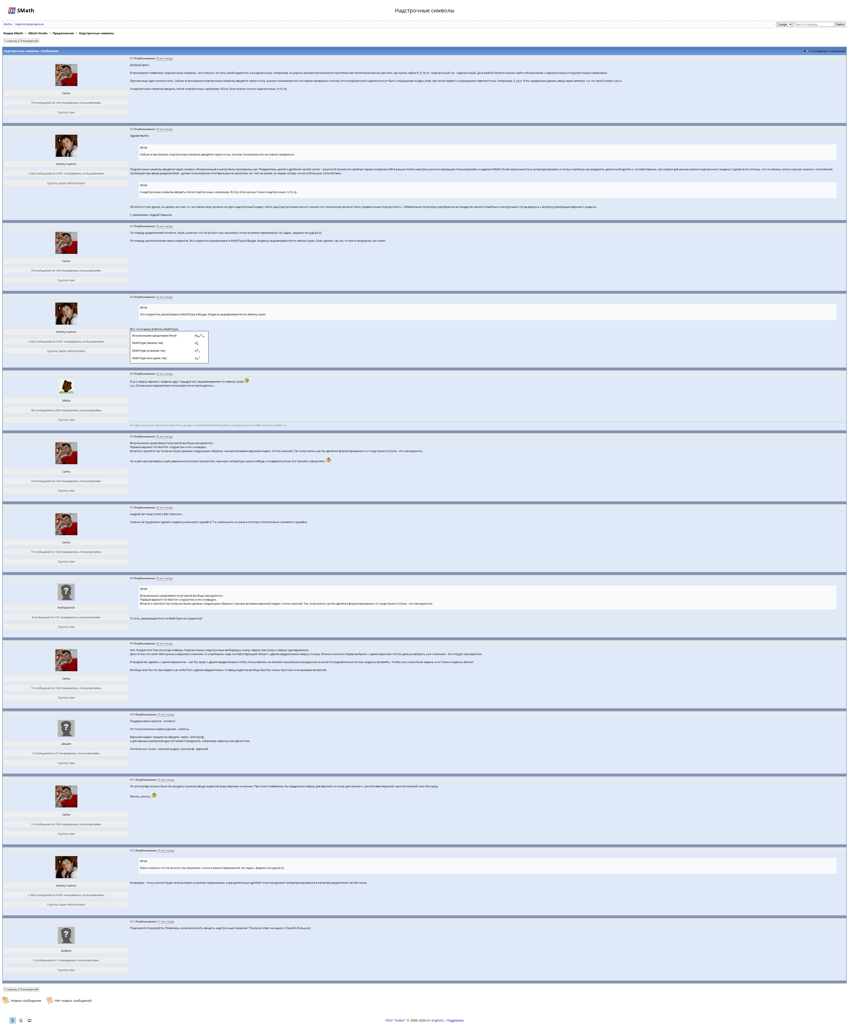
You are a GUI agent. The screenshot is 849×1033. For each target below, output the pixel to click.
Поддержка (455, 1020)
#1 (131, 58)
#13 (132, 921)
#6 (131, 436)
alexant (66, 744)
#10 (132, 714)
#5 (131, 374)
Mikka (66, 400)
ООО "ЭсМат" (395, 1020)
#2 (131, 129)
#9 (131, 643)
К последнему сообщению (827, 51)
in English (435, 1020)
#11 (132, 780)
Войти (8, 24)
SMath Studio (38, 33)
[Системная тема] (29, 1020)
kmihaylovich (66, 607)
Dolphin (66, 951)
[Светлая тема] (12, 1020)
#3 (131, 226)
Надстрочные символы (96, 33)
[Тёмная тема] (21, 1020)
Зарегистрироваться (29, 24)
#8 (131, 578)
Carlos (66, 93)
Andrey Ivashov (66, 164)
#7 (131, 507)
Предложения (63, 33)
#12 (132, 850)
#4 (131, 297)
